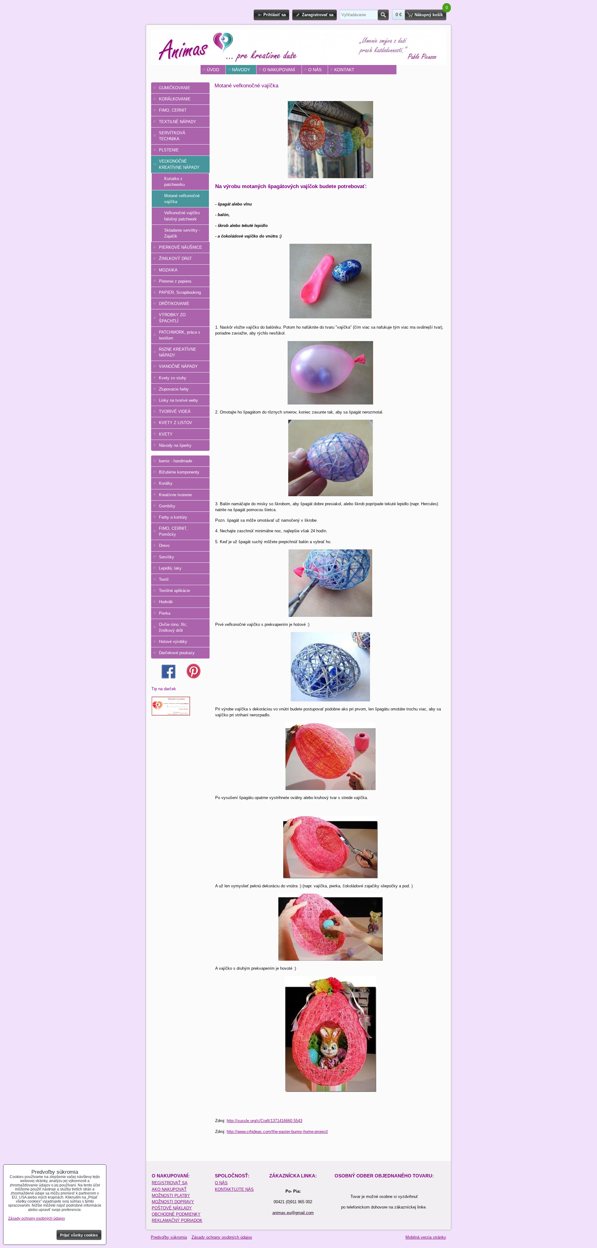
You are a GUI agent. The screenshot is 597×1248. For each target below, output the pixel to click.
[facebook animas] (168, 677)
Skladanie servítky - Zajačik (182, 233)
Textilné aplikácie (174, 590)
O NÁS (315, 69)
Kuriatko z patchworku (174, 181)
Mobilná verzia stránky (425, 1237)
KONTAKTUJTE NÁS (234, 1189)
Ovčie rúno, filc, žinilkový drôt (173, 627)
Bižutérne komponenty (179, 472)
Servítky (166, 557)
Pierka (164, 613)
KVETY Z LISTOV (175, 422)
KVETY (166, 434)
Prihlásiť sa (274, 14)
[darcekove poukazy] (170, 714)
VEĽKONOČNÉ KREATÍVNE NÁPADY (179, 164)
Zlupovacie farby (174, 389)
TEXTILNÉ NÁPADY (177, 121)
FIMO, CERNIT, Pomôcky (173, 531)
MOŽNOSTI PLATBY (171, 1195)
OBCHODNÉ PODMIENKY (176, 1214)
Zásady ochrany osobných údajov (222, 1237)
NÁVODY (241, 69)
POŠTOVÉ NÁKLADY (172, 1208)
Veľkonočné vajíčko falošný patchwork (182, 215)
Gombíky (167, 506)
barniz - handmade (175, 461)
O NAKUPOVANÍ (279, 69)
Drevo (164, 545)
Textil (164, 579)
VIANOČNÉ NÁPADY (178, 366)
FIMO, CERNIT (173, 110)
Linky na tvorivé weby (178, 400)
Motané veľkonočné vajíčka (182, 198)
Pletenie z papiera (175, 281)
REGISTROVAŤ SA (169, 1183)
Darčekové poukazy (177, 652)
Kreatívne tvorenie (175, 494)
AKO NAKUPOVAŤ (169, 1189)
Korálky (166, 483)
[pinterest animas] (194, 677)
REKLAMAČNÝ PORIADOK (177, 1220)
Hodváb (166, 601)
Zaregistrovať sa (317, 14)
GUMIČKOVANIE (174, 88)
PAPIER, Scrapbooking (180, 292)
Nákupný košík (428, 14)
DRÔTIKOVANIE (174, 303)
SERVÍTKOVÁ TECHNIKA (172, 136)
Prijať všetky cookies (79, 1235)
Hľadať (383, 15)
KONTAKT (344, 69)
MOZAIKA (168, 270)
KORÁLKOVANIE (175, 99)
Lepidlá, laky (170, 568)
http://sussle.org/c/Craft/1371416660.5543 (264, 1120)
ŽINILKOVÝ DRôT (175, 258)
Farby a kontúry (173, 517)
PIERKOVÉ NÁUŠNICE (180, 247)
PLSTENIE (169, 150)
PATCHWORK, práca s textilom (179, 335)
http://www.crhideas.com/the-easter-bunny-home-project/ (277, 1131)
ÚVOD (213, 69)
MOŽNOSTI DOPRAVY (173, 1201)
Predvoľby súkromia (169, 1237)
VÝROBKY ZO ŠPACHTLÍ (172, 317)
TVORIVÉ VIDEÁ (175, 411)
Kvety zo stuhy (172, 378)
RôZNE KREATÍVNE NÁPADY (177, 352)
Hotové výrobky (173, 641)
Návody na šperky (175, 445)
